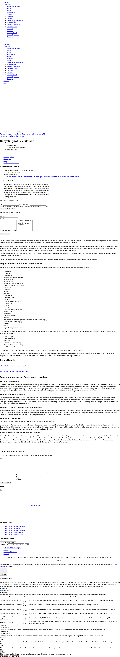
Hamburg (10, 17)
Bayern (9, 8)
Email (18, 477)
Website (18, 479)
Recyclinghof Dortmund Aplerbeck (14, 530)
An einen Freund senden (11, 163)
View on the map (35, 506)
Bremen (9, 15)
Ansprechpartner (9, 157)
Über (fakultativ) (24, 204)
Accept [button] (11, 567)
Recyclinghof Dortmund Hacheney (14, 526)
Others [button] (2, 650)
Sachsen (10, 31)
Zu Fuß (45, 207)
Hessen (9, 19)
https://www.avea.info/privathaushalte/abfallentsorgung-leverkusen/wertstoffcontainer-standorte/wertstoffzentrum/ (44, 177)
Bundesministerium (22, 366)
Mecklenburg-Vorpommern (15, 21)
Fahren (9, 207)
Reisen (2, 207)
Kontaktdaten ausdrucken (8, 136)
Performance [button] (4, 632)
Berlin (9, 11)
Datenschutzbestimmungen (12, 548)
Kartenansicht (20, 136)
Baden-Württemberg (13, 6)
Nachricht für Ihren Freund (8, 230)
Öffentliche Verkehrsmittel (33, 207)
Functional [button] (3, 626)
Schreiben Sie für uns (10, 552)
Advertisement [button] (4, 644)
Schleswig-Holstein (13, 35)
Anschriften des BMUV (21, 371)
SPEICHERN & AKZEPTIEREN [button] (10, 656)
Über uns (6, 39)
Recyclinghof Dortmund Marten (13, 528)
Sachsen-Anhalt (12, 33)
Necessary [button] (3, 588)
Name (18, 475)
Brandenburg (11, 13)
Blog (5, 41)
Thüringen (10, 37)
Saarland (10, 29)
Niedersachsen (12, 23)
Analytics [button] (3, 638)
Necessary (5, 591)
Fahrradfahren (18, 207)
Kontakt (6, 550)
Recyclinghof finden (7, 366)
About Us (6, 554)
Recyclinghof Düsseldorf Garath (13, 534)
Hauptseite (7, 2)
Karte (5, 161)
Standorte (7, 4)
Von (1, 204)
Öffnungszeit (7, 159)
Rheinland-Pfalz (12, 27)
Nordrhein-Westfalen (13, 25)
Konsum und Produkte (7, 371)
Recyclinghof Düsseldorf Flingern (14, 532)
